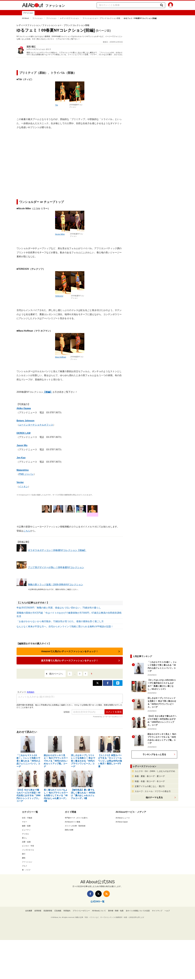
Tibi (56, 105)
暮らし (24, 838)
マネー (24, 822)
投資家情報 (48, 911)
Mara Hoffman (60, 357)
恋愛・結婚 (26, 842)
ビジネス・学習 (28, 846)
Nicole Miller (60, 234)
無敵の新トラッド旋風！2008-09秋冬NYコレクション (55, 584)
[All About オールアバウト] (32, 5)
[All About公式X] (98, 894)
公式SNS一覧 (97, 901)
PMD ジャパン (26, 474)
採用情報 (37, 911)
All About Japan (122, 822)
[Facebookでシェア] (107, 683)
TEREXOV (59, 296)
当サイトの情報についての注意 (138, 911)
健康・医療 (26, 826)
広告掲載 (57, 911)
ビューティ (26, 830)
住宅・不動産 (27, 818)
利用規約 (67, 911)
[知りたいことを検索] (161, 5)
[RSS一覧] (106, 894)
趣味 (23, 858)
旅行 (23, 854)
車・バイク (26, 870)
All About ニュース (123, 818)
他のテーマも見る (154, 797)
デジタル (25, 834)
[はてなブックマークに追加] (117, 683)
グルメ (24, 866)
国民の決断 (69, 830)
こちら (26, 531)
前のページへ (56, 674)
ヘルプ (167, 911)
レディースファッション (69, 18)
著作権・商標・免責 (115, 911)
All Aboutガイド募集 (72, 822)
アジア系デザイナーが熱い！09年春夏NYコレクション (56, 567)
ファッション (55, 5)
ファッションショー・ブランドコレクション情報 (101, 18)
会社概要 (28, 911)
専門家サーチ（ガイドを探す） (77, 818)
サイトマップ (157, 911)
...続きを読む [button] (118, 55)
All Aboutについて (99, 911)
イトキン (23, 486)
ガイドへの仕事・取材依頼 (75, 826)
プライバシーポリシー (81, 911)
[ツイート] (97, 683)
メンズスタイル (28, 850)
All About (25, 18)
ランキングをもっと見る (154, 754)
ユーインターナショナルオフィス (36, 425)
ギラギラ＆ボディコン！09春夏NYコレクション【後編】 (57, 550)
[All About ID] (170, 5)
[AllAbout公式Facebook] (90, 894)
